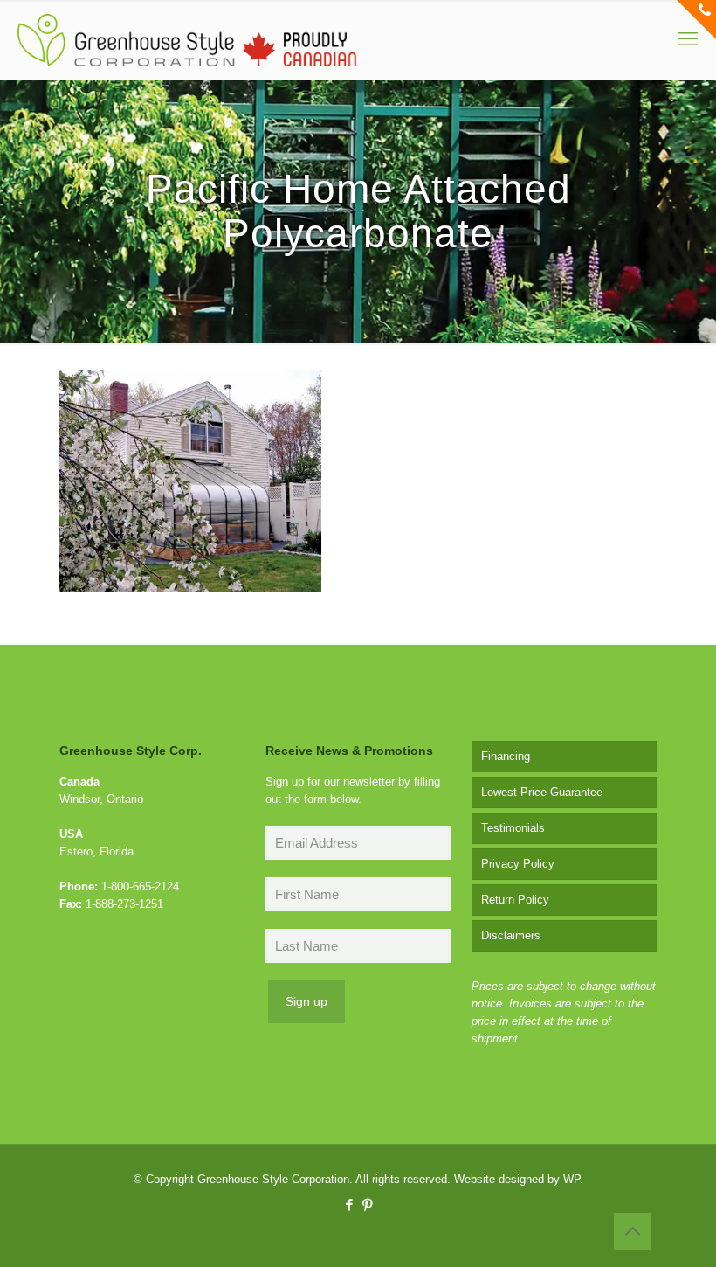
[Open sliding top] (696, 19)
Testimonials (513, 827)
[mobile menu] (688, 39)
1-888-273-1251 (124, 903)
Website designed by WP (517, 1179)
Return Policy (515, 899)
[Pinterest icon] (367, 1204)
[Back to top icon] (632, 1231)
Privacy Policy (517, 863)
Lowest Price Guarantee (541, 792)
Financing (505, 756)
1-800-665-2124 (140, 886)
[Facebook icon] (348, 1204)
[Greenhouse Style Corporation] (187, 39)
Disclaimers (510, 935)
